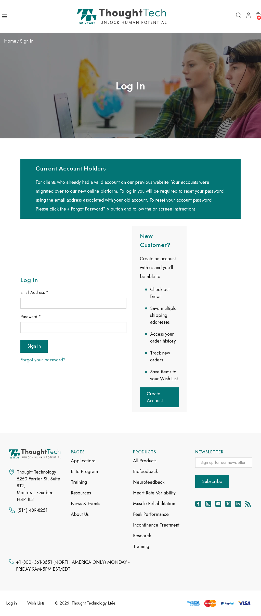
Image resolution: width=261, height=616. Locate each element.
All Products (144, 460)
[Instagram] (208, 504)
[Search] (239, 15)
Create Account (155, 397)
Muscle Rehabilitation (154, 503)
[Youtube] (218, 504)
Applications (83, 460)
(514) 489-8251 (32, 510)
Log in (11, 603)
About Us (80, 514)
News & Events (85, 503)
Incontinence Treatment (156, 525)
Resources (81, 493)
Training (79, 482)
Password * (30, 317)
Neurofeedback (148, 482)
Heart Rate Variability (154, 493)
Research (142, 535)
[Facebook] (198, 504)
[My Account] (248, 15)
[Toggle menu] (5, 16)
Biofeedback (145, 471)
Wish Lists (36, 603)
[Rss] (248, 504)
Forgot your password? (43, 360)
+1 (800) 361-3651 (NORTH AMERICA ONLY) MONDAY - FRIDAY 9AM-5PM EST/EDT (73, 565)
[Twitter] (228, 504)
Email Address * (34, 292)
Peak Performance (151, 514)
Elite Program (84, 471)
